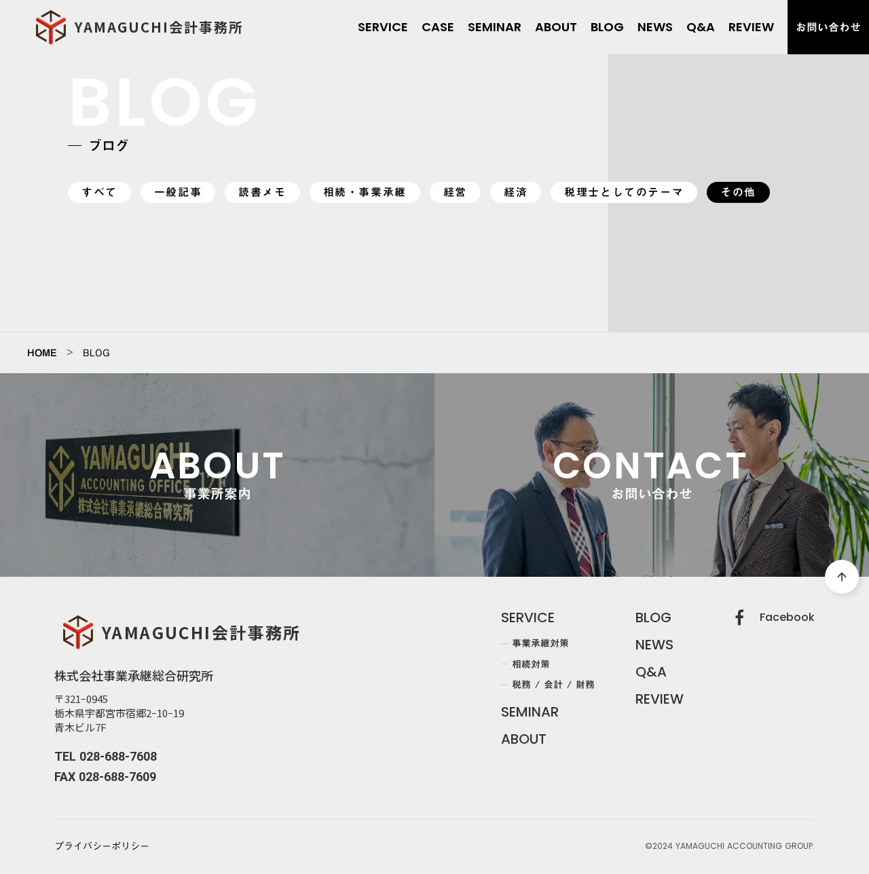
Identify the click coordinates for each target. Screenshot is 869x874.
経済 (516, 192)
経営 (455, 192)
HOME (42, 353)
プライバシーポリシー (101, 847)
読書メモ (262, 192)
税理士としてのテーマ (624, 192)
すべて (99, 192)
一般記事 (178, 192)
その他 (738, 192)
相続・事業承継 (365, 192)
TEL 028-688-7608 (105, 756)
